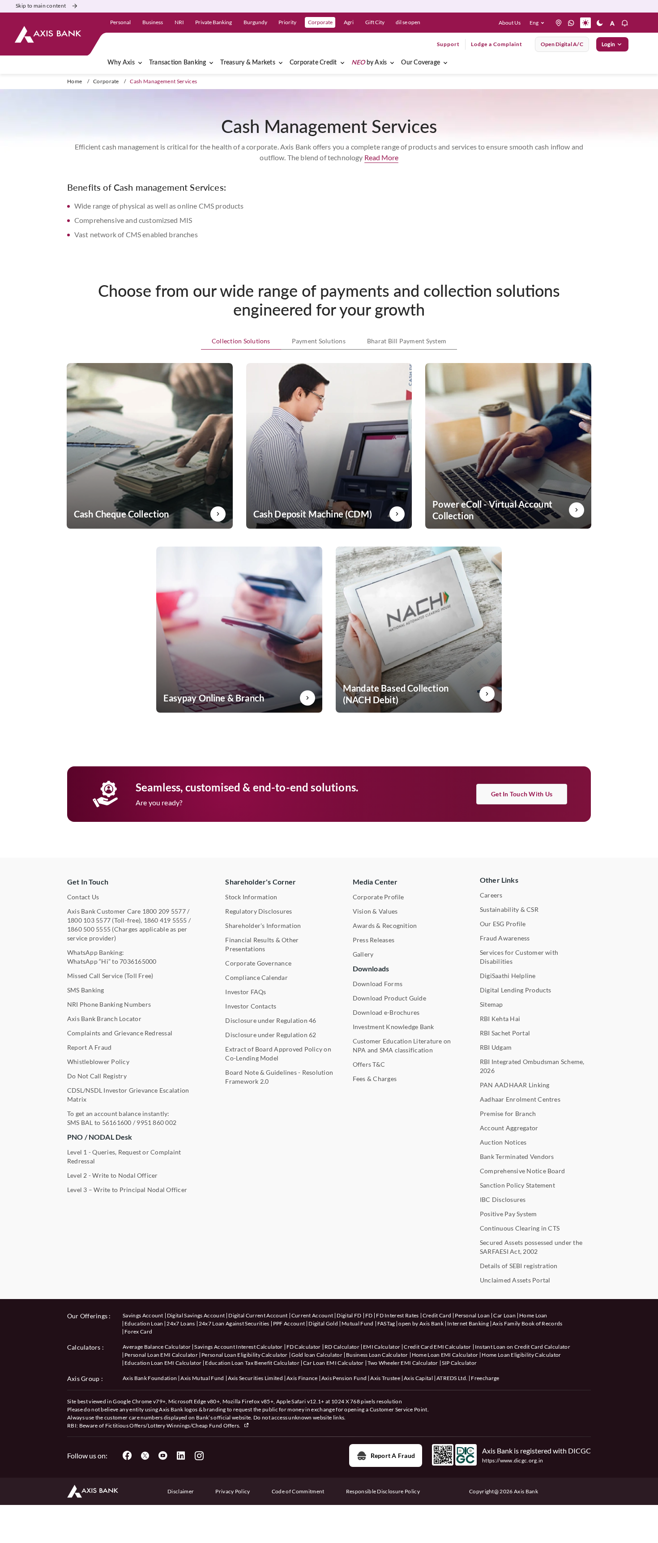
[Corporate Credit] (342, 62)
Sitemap (491, 1004)
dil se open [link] (408, 22)
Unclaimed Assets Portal (515, 1280)
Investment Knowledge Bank (393, 1026)
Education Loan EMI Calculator (162, 1362)
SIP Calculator (459, 1362)
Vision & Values (375, 911)
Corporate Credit (313, 63)
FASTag (386, 1323)
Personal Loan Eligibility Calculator (244, 1354)
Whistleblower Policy (98, 1061)
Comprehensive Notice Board (522, 1171)
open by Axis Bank (420, 1323)
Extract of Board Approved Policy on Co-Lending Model (278, 1053)
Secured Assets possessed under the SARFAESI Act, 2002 (531, 1247)
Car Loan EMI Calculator (333, 1362)
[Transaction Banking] (211, 62)
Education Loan (143, 1323)
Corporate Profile (378, 897)
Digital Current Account (257, 1315)
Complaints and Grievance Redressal (119, 1033)
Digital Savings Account (196, 1315)
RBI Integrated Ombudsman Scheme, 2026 (532, 1066)
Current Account (312, 1315)
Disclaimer (180, 1491)
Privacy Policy (232, 1491)
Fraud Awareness (505, 938)
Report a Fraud (393, 1455)
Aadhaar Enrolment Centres (520, 1099)
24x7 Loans (181, 1323)
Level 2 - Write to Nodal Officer (112, 1175)
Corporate (106, 81)
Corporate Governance (258, 963)
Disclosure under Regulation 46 (270, 1020)
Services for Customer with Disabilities (519, 957)
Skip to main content (41, 5)
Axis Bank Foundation (150, 1378)
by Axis (369, 63)
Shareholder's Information (263, 925)
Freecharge (485, 1378)
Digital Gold (323, 1323)
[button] (538, 22)
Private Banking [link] (213, 22)
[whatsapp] (571, 22)
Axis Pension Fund (344, 1378)
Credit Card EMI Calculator (437, 1346)
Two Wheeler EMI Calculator (402, 1362)
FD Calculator (303, 1346)
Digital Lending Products (515, 990)
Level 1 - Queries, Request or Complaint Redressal (124, 1156)
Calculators (84, 1347)
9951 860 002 (156, 1122)
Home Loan (533, 1315)
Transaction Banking (177, 63)
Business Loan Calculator (377, 1354)
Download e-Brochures (386, 1012)
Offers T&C (369, 1064)
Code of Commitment (298, 1491)
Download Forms (377, 983)
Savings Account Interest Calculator (238, 1346)
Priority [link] (287, 22)
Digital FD (349, 1315)
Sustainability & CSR (509, 909)
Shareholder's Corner (260, 881)
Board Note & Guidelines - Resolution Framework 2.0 (279, 1077)
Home (74, 81)
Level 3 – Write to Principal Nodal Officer (127, 1189)
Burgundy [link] (255, 22)
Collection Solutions (241, 341)
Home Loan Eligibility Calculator (521, 1354)
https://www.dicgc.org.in (512, 1460)
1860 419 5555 (165, 920)
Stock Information (251, 897)
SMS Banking (85, 990)
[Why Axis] (140, 62)
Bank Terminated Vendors (517, 1156)
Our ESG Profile (503, 924)
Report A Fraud (89, 1047)
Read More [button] (381, 157)
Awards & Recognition (385, 925)
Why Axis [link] (121, 63)
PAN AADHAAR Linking (515, 1085)
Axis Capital (418, 1378)
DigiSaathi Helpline (508, 975)
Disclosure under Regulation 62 (270, 1035)
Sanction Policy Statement (517, 1185)
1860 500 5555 (89, 929)
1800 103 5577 (89, 920)
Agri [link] (349, 22)
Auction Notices (503, 1142)
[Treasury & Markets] (280, 62)
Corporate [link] (320, 22)
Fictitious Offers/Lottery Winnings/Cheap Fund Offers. (173, 1425)
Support (448, 44)
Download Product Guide (389, 998)
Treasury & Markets (247, 63)
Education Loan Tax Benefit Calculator (252, 1362)
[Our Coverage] (445, 62)
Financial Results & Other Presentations (262, 944)
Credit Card (437, 1315)
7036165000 (138, 961)
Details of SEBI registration (519, 1265)
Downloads (371, 968)
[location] (558, 22)
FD (369, 1315)
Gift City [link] (375, 22)
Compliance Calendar (256, 977)
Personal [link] (120, 22)
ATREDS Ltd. (452, 1378)
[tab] (241, 341)
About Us (510, 22)
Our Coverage (420, 63)
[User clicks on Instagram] (198, 1455)
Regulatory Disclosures (258, 911)
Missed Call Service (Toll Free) (110, 975)
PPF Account (289, 1323)
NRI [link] (179, 22)
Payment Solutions (319, 341)
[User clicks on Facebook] (127, 1455)
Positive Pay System (508, 1214)
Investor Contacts (250, 1006)
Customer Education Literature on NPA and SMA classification (402, 1045)
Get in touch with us (521, 794)
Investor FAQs (245, 992)
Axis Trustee (385, 1378)
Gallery (363, 954)
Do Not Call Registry (97, 1076)
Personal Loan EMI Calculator (161, 1354)
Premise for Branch (508, 1113)
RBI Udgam (496, 1047)
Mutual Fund (358, 1323)
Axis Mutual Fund (202, 1378)
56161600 (117, 1122)
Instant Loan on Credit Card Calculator (522, 1346)
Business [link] (152, 22)
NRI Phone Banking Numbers (109, 1004)
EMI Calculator (381, 1346)
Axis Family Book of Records (527, 1323)
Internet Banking (468, 1323)
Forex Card (138, 1331)
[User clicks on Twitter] (145, 1455)
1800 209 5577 (164, 911)
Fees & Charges (375, 1078)
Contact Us (83, 897)
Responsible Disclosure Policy (383, 1491)
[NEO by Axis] (392, 62)
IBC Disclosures (503, 1199)
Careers (491, 895)
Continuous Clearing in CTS (520, 1228)
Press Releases (373, 940)
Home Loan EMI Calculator (445, 1354)
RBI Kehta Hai (500, 1018)
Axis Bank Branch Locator (104, 1018)
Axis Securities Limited (255, 1378)
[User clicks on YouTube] (163, 1455)
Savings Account (143, 1315)
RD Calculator (342, 1346)
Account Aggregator (509, 1128)
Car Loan (504, 1315)
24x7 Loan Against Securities (234, 1323)
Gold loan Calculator (316, 1354)
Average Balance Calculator (157, 1346)
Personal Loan (472, 1315)
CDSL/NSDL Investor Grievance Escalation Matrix (128, 1094)
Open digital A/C (562, 44)
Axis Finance (302, 1378)
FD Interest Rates (397, 1315)
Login (608, 44)
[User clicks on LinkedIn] (180, 1455)
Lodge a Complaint (496, 44)
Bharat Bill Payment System (406, 341)
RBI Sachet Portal (505, 1033)
